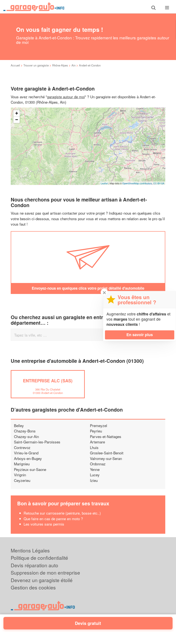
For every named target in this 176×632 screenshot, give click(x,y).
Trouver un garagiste (36, 65)
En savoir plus (139, 334)
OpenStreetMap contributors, (137, 183)
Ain (73, 65)
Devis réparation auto (34, 565)
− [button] (16, 119)
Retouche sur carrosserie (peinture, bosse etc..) (62, 513)
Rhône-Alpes (60, 65)
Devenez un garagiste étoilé (42, 580)
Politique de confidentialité (39, 557)
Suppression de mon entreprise (45, 572)
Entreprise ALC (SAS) (48, 380)
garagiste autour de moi (66, 96)
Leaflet (104, 183)
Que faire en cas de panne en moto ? (53, 518)
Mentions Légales (30, 550)
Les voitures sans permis (44, 524)
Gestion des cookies (33, 587)
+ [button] (16, 113)
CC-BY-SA (158, 183)
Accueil (15, 65)
